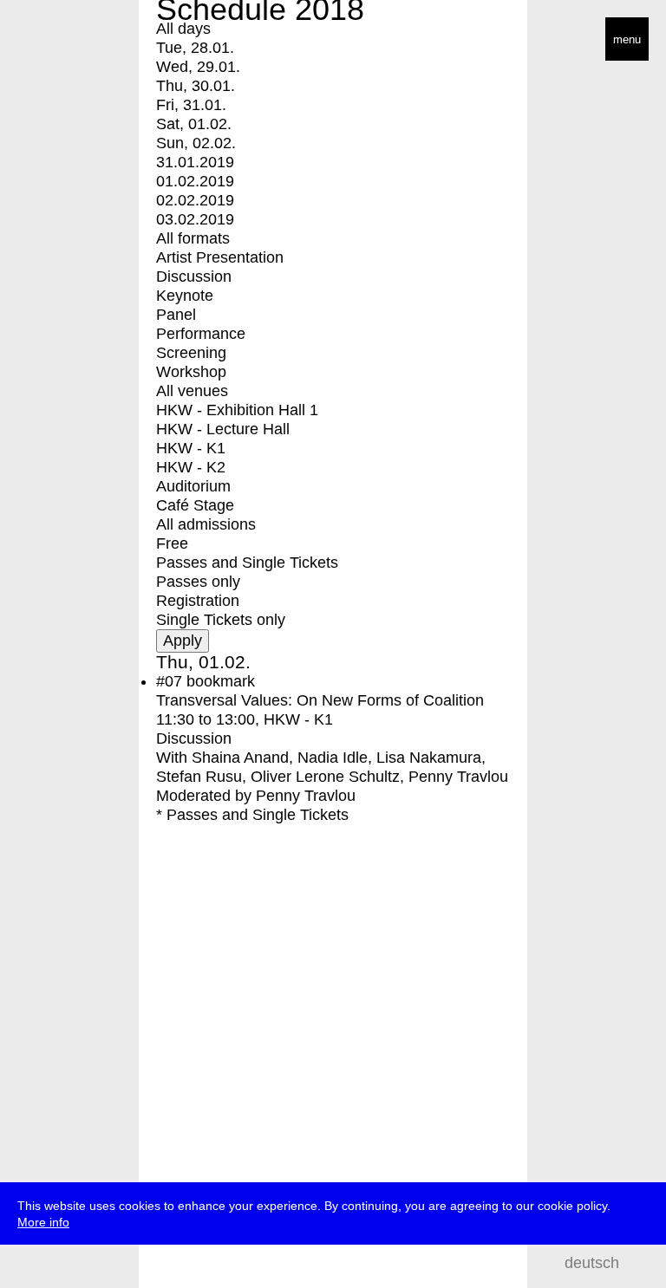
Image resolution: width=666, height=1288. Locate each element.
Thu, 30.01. (195, 85)
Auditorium (193, 486)
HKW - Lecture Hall (223, 429)
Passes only (198, 581)
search (640, 1262)
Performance (200, 333)
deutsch (592, 1263)
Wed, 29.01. (198, 66)
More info (43, 1222)
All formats (193, 238)
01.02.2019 (195, 181)
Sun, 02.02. (196, 143)
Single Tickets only (220, 619)
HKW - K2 (190, 467)
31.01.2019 (195, 162)
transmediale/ (67, 40)
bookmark (220, 681)
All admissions (206, 524)
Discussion (194, 276)
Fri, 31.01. (191, 105)
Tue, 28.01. (195, 47)
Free (172, 543)
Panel (176, 314)
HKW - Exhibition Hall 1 (237, 410)
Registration (197, 600)
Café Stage (195, 505)
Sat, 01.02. (194, 124)
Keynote (184, 295)
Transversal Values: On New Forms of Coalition (320, 700)
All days (183, 28)
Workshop (191, 372)
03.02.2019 (195, 219)
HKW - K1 (190, 448)
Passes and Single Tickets (247, 562)
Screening (191, 352)
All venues (192, 391)
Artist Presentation (220, 257)
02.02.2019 (195, 200)
